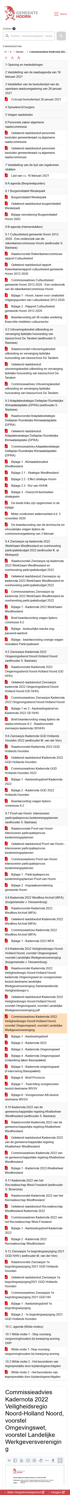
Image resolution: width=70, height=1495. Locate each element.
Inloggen (56, 1492)
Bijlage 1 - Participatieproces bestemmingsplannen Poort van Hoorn (30, 877)
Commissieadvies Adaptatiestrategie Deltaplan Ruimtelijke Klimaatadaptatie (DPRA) (32, 451)
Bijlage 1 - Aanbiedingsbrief (29, 1036)
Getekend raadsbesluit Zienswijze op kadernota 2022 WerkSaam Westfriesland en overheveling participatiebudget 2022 (34, 581)
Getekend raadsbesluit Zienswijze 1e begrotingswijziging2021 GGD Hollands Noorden (32, 1282)
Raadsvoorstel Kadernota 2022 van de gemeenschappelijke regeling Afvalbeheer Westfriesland (33, 1127)
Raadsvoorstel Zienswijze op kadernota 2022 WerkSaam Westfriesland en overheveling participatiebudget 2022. (34, 565)
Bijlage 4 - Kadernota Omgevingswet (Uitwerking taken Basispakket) (32, 1058)
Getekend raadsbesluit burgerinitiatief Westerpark (33, 206)
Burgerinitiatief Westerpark (28, 197)
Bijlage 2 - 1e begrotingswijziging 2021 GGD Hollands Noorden (34, 1317)
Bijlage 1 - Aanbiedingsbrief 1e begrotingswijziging (28, 1306)
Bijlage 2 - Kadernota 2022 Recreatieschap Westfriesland (26, 1241)
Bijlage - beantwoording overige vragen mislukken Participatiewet (34, 642)
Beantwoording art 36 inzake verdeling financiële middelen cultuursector (33, 319)
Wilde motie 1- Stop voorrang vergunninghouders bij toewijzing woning (32, 1351)
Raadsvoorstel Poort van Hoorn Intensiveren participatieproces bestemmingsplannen (29, 833)
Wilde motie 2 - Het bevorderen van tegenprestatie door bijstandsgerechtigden (32, 1374)
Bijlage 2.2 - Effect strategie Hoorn (33, 479)
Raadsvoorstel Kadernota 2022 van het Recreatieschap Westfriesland (34, 1198)
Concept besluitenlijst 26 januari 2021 (35, 99)
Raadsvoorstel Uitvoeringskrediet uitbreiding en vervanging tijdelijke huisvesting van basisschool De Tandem (31, 353)
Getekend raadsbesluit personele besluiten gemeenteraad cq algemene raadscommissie (30, 137)
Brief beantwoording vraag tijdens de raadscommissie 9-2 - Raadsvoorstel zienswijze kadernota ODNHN (32, 724)
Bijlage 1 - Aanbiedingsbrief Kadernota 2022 (33, 781)
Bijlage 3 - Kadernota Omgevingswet (35, 1049)
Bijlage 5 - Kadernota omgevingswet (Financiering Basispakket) (32, 1069)
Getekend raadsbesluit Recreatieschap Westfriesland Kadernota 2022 (34, 1209)
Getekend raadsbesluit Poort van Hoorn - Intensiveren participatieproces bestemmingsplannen (35, 848)
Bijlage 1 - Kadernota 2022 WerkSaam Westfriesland (33, 609)
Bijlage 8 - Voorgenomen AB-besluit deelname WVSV (31, 1097)
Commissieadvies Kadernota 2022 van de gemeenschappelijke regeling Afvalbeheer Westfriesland (35, 1157)
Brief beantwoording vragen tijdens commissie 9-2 (31, 620)
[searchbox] (29, 36)
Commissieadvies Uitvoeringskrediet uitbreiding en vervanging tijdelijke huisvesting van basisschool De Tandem (32, 389)
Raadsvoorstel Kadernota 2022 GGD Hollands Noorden (32, 749)
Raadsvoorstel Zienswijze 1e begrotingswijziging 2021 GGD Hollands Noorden (31, 1267)
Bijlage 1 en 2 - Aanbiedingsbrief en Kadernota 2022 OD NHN (31, 711)
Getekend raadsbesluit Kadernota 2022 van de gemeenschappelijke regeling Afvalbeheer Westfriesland (34, 1142)
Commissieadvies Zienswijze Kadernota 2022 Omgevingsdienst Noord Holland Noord (35, 700)
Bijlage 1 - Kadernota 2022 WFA (32, 941)
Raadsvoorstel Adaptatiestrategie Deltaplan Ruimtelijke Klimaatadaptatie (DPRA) (31, 420)
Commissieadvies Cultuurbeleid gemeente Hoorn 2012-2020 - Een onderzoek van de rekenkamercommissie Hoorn (35, 285)
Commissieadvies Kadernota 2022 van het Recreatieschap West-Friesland (34, 1219)
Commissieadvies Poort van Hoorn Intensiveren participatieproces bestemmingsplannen (31, 864)
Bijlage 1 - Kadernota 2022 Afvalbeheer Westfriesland (34, 1170)
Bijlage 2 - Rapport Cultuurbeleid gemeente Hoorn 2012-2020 (30, 308)
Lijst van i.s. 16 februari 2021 (29, 175)
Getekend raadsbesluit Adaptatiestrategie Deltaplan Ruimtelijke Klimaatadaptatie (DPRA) (31, 436)
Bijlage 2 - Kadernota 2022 (28, 1042)
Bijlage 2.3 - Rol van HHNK (29, 485)
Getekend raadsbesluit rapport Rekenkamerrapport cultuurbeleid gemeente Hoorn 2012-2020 (34, 269)
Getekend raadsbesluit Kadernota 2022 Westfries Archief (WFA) (34, 921)
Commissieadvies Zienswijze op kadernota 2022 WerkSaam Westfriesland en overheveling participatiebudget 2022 (34, 596)
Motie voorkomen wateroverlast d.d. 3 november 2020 (32, 516)
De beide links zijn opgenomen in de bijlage (32, 505)
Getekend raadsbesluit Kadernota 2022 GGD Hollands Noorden (34, 760)
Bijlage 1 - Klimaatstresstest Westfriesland (26, 464)
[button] (61, 36)
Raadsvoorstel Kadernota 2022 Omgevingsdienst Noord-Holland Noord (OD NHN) (34, 671)
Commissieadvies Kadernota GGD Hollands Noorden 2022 (31, 771)
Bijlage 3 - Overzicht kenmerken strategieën (29, 494)
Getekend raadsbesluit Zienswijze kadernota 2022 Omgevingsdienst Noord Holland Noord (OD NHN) (31, 687)
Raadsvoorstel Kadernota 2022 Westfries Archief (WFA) (28, 910)
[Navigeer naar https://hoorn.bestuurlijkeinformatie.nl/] (21, 14)
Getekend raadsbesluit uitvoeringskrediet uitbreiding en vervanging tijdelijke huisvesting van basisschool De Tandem (34, 371)
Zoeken (7, 28)
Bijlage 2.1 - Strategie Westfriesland (34, 472)
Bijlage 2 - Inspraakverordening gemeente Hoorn (29, 887)
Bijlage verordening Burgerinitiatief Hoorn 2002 (31, 217)
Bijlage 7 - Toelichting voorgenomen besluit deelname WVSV (32, 1086)
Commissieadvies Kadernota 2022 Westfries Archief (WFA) (31, 932)
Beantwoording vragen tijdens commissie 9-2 (28, 803)
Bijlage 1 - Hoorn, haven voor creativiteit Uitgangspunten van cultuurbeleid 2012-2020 (35, 298)
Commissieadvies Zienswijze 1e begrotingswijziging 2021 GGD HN (29, 1295)
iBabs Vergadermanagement (24, 1492)
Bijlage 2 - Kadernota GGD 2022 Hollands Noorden (29, 792)
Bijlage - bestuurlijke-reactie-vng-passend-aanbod (30, 631)
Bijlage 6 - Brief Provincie (27, 1077)
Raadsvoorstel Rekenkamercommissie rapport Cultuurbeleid (33, 256)
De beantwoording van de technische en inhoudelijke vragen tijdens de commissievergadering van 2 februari (35, 529)
